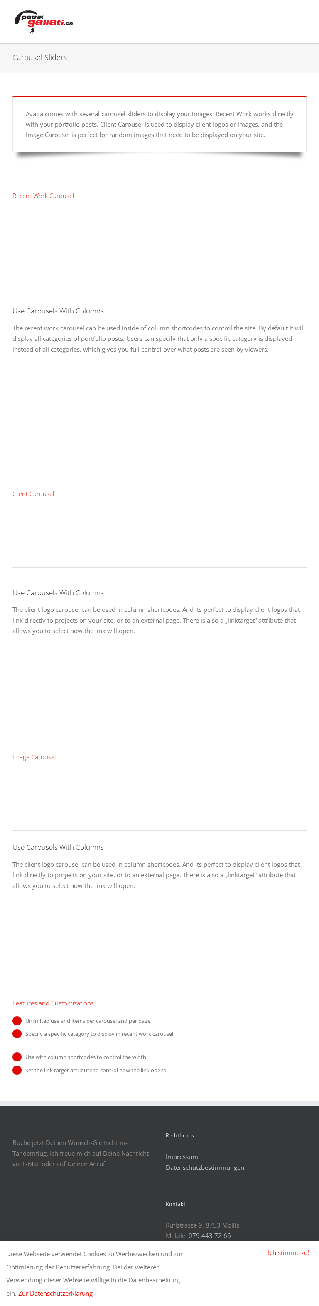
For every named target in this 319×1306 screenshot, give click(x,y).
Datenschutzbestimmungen (205, 1167)
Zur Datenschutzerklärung (55, 1293)
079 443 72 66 (210, 1235)
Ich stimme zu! (288, 1252)
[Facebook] (14, 1205)
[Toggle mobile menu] (303, 14)
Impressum (182, 1156)
